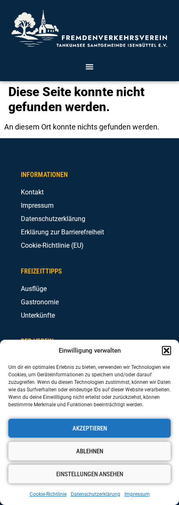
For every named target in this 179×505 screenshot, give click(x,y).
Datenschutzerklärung (95, 494)
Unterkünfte (38, 315)
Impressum (137, 494)
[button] (166, 350)
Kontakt (32, 192)
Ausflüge (34, 289)
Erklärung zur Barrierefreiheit (62, 232)
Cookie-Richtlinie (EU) (52, 245)
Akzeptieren (89, 428)
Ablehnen (89, 451)
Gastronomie (40, 302)
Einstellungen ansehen (89, 474)
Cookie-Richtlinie (48, 494)
